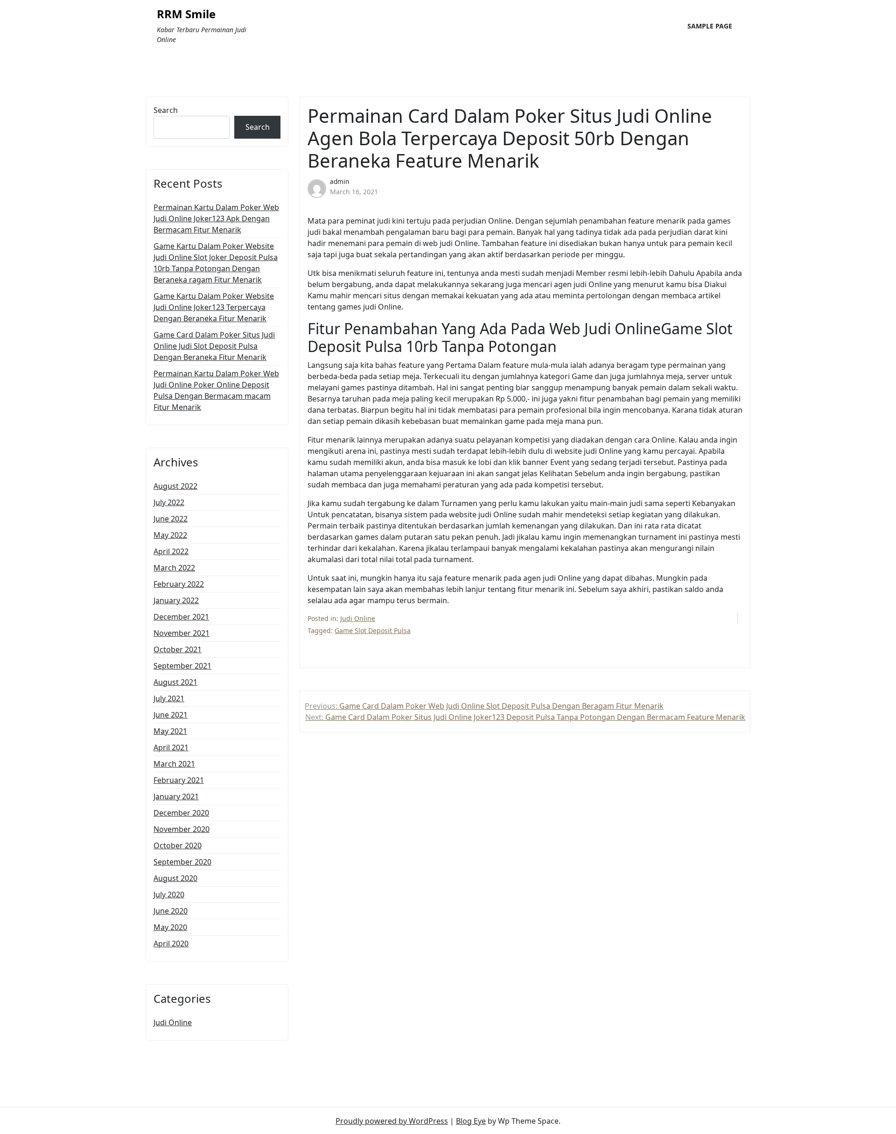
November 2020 (182, 829)
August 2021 (175, 682)
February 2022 (179, 584)
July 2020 (169, 894)
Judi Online (173, 1022)
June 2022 (171, 519)
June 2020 (171, 911)
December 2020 (181, 813)
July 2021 (169, 698)
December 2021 (181, 617)
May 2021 (170, 731)
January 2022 (176, 600)
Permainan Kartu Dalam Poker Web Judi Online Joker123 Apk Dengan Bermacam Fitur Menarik (216, 218)
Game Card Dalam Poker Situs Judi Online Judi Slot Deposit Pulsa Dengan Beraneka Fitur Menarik (214, 346)
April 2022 (171, 551)
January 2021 (176, 796)
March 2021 (174, 764)
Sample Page (709, 25)
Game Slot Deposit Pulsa (373, 630)
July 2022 (169, 502)
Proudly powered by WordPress (392, 1121)
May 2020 (170, 927)
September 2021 (182, 666)
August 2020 (175, 878)
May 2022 (170, 535)
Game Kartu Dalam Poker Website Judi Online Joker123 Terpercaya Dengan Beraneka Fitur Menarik (214, 307)
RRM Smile (186, 14)
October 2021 (178, 649)
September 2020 (182, 862)
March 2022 (174, 568)
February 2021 (179, 780)
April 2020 (171, 943)
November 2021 (182, 633)
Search (166, 110)
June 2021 (171, 715)
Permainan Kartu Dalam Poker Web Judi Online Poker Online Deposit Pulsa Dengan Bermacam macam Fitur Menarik (216, 390)
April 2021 (171, 747)
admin (339, 181)
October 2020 (178, 845)
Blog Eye (471, 1121)
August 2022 (175, 486)
